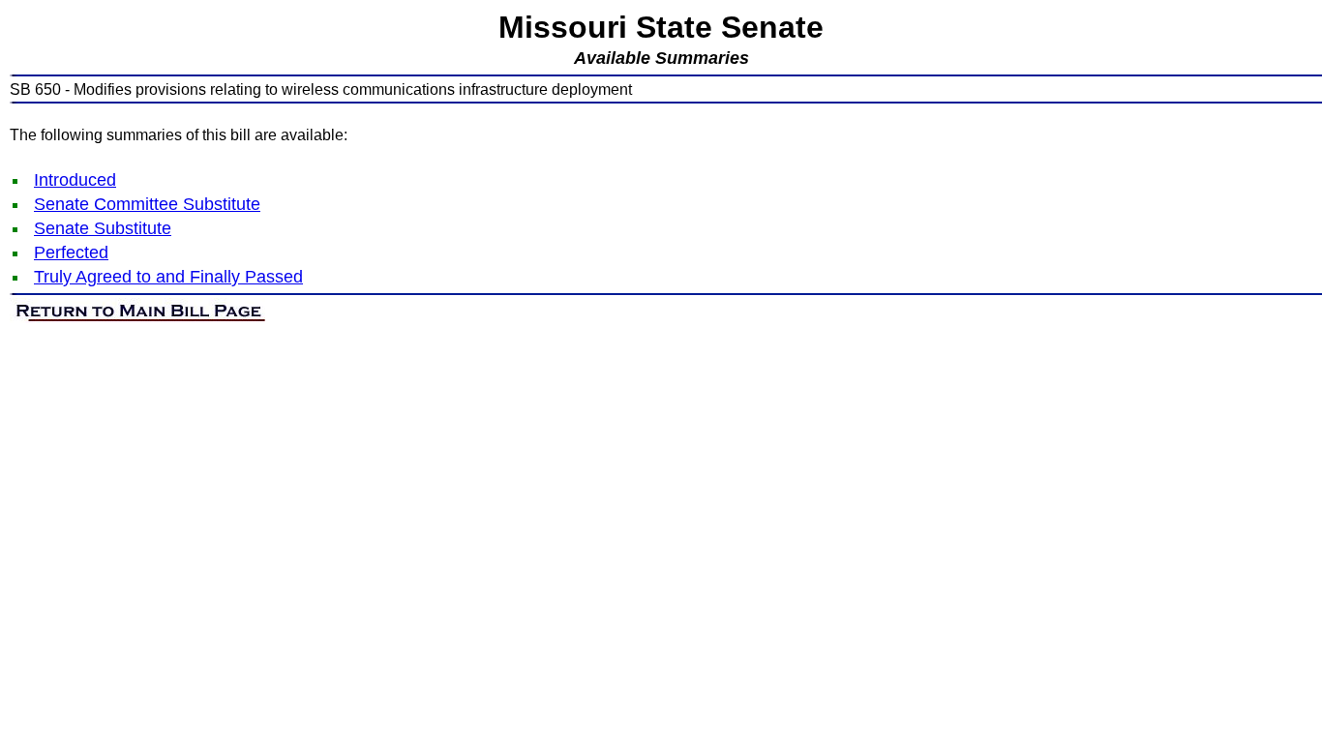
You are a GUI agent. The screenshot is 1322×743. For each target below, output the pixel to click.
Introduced (75, 180)
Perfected (71, 252)
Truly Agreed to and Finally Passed (168, 276)
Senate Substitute (102, 228)
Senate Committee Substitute (147, 204)
